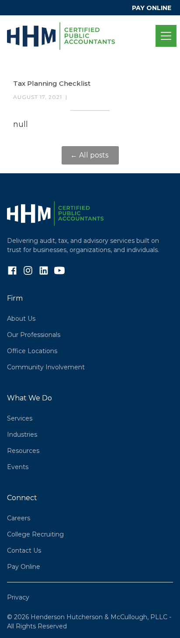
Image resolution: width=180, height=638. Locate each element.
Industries (22, 434)
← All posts (90, 155)
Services (19, 418)
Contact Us (24, 550)
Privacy (18, 597)
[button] (164, 36)
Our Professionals (33, 335)
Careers (18, 518)
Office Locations (32, 351)
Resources (23, 451)
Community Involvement (46, 367)
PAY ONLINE (151, 8)
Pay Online (23, 567)
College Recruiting (35, 534)
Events (17, 467)
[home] (81, 36)
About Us (21, 319)
